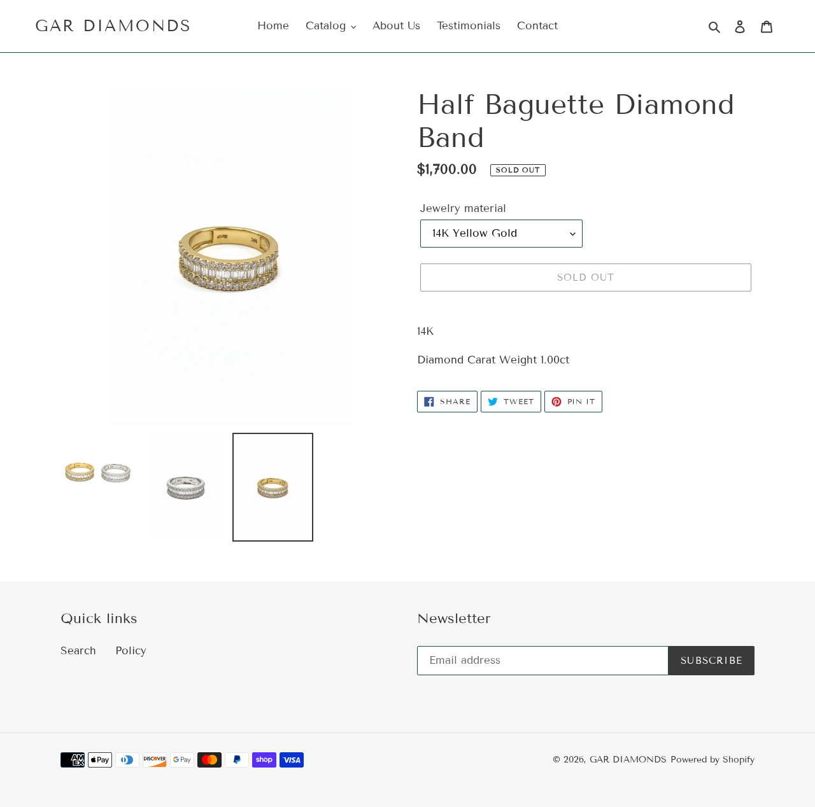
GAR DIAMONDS (113, 26)
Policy (130, 650)
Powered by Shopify (712, 759)
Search (78, 650)
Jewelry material (463, 208)
